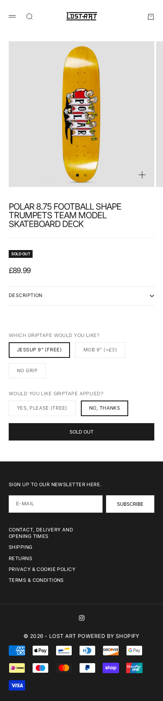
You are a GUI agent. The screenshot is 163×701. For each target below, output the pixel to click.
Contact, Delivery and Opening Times (41, 533)
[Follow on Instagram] (81, 617)
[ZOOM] (142, 175)
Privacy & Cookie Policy (42, 569)
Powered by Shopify (109, 636)
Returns (20, 558)
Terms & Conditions (36, 580)
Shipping (21, 547)
